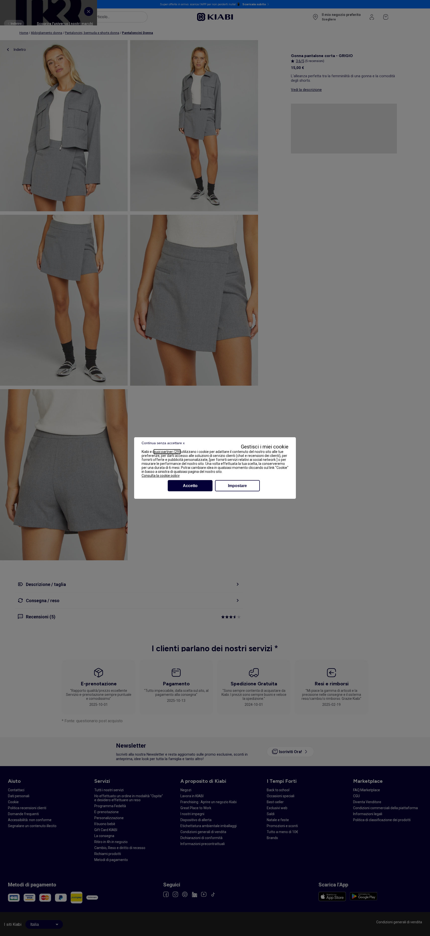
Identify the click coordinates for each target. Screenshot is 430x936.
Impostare (237, 486)
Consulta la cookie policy (161, 476)
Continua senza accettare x (163, 443)
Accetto (190, 486)
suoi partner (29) (167, 452)
